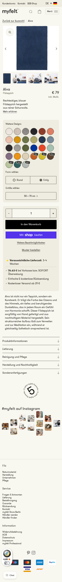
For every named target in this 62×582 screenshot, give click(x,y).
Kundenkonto (8, 3)
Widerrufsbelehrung (12, 531)
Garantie (6, 503)
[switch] (7, 563)
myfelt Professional (11, 543)
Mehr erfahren (10, 111)
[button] (52, 11)
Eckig (46, 180)
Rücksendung (9, 506)
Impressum (7, 540)
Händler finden (9, 517)
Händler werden (10, 514)
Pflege (5, 480)
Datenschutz (8, 537)
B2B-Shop (32, 3)
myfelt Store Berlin (11, 512)
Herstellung (7, 474)
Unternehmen (9, 477)
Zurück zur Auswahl (13, 21)
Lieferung (6, 497)
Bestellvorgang (9, 500)
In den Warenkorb (31, 224)
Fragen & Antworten (12, 494)
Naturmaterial (9, 472)
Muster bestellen (31, 250)
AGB (4, 534)
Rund (20, 180)
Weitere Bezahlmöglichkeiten (31, 242)
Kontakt (21, 3)
